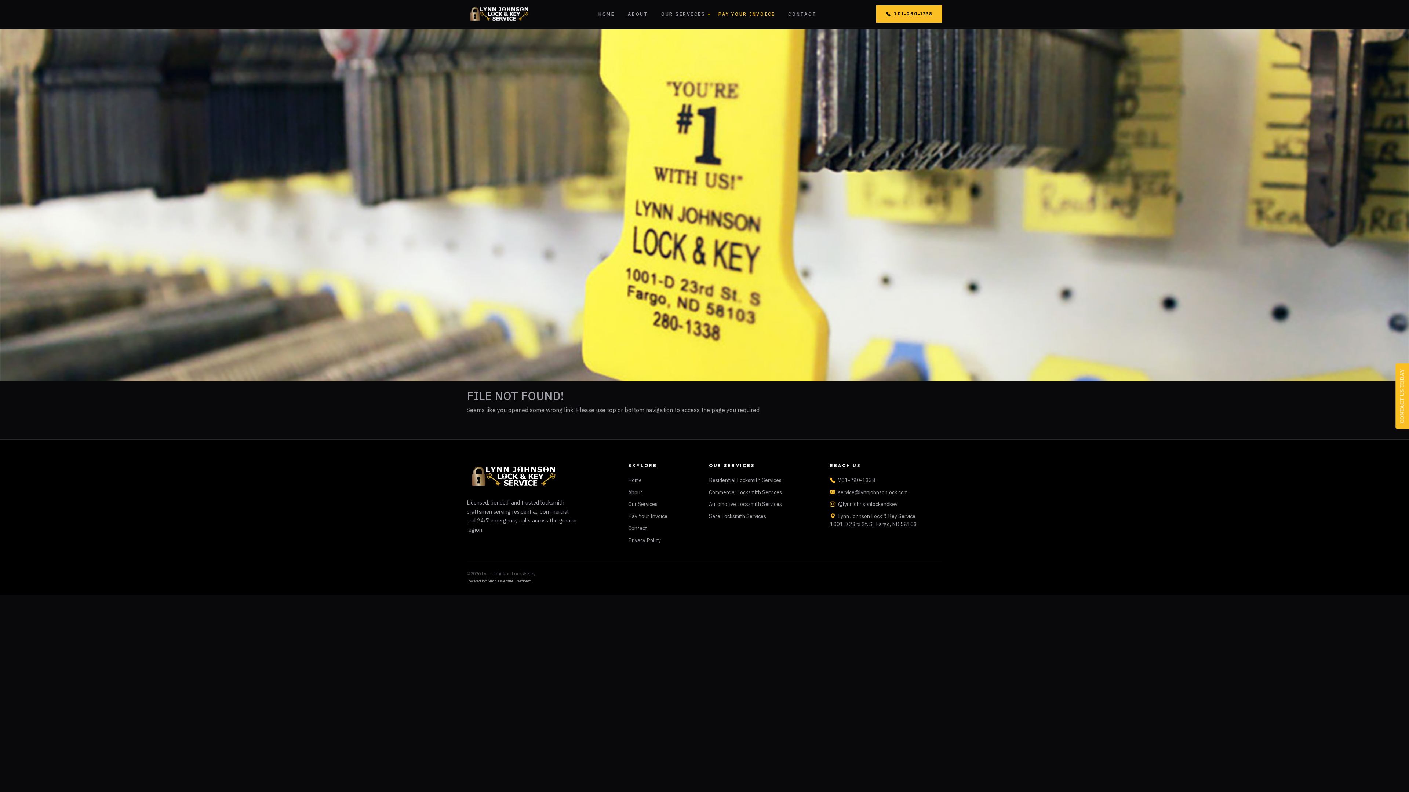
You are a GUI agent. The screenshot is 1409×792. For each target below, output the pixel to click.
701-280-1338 (913, 13)
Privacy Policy (644, 540)
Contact (802, 14)
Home (606, 14)
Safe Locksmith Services (737, 516)
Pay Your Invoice (746, 14)
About (638, 14)
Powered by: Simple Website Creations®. (499, 581)
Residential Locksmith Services (745, 480)
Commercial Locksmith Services (745, 492)
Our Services (683, 14)
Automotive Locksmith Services (745, 503)
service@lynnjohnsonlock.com (873, 492)
